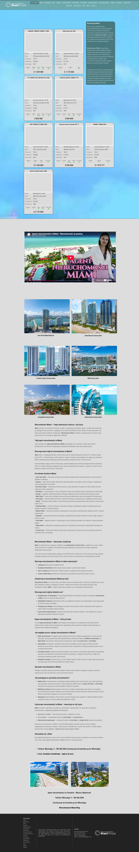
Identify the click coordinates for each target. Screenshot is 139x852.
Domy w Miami (42, 717)
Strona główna (34, 2)
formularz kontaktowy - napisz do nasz (58, 754)
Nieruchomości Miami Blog (69, 808)
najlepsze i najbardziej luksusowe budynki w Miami (64, 729)
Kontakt (93, 5)
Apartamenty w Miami (44, 714)
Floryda (19, 4)
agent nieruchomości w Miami (55, 740)
